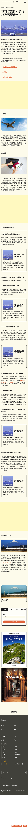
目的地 (3, 736)
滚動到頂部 (14, 712)
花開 (3, 754)
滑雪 (15, 729)
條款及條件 (15, 786)
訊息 (15, 740)
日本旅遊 (4, 764)
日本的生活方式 (19, 764)
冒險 (16, 749)
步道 (16, 752)
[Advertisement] (14, 95)
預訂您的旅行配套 (16, 825)
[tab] (4, 609)
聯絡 (4, 786)
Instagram (11, 778)
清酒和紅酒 (18, 754)
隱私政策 (8, 786)
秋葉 (3, 757)
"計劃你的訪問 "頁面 (6, 562)
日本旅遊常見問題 (7, 77)
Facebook (3, 778)
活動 (3, 747)
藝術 (16, 757)
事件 (3, 749)
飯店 (17, 609)
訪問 (2, 740)
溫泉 (16, 747)
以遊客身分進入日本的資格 (10, 67)
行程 (15, 736)
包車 (11, 609)
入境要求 (4, 72)
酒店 (2, 729)
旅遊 (4, 609)
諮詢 (25, 825)
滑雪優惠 (23, 609)
